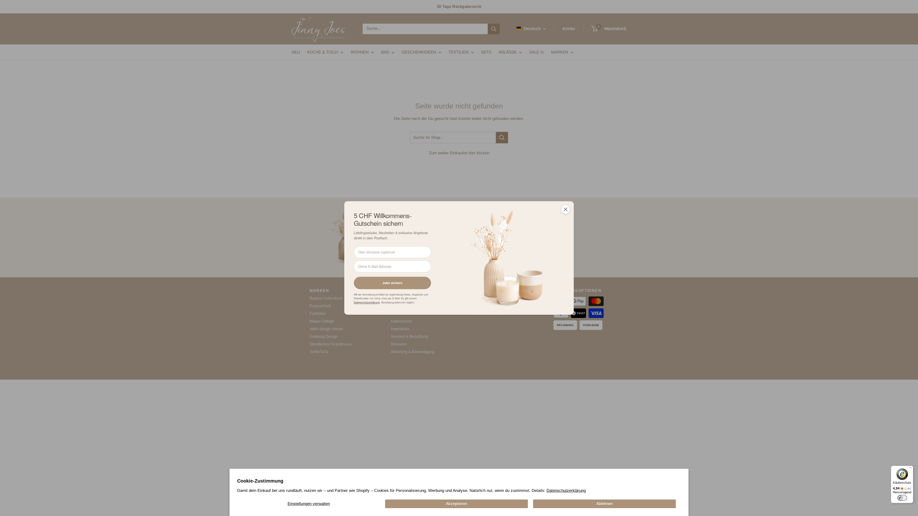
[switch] (902, 498)
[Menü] (910, 469)
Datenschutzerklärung (566, 490)
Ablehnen (604, 503)
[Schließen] (565, 209)
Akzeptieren (456, 503)
